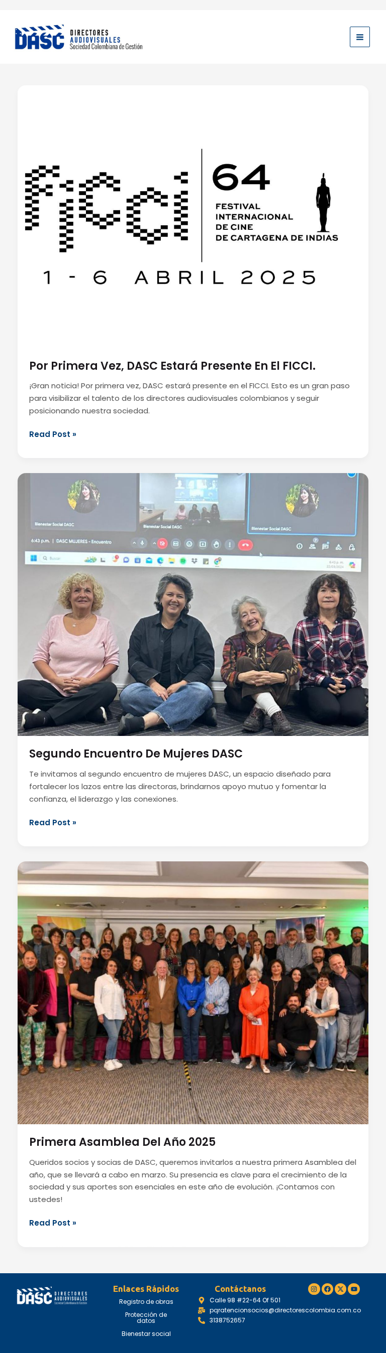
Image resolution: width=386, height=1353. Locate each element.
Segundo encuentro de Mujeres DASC (136, 754)
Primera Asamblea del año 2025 (122, 1142)
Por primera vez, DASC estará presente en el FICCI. (172, 366)
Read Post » (52, 433)
